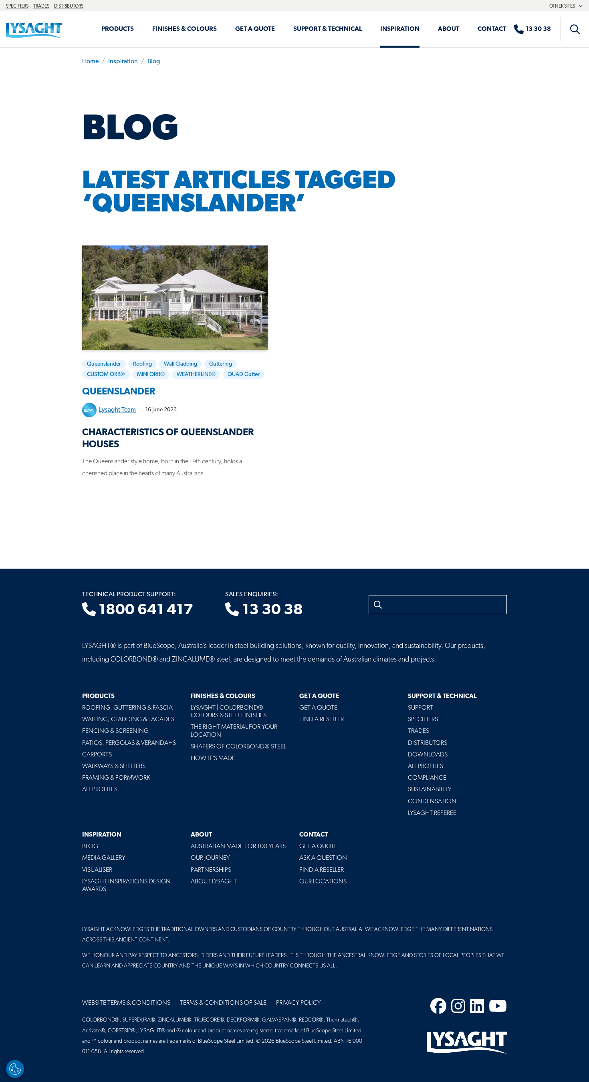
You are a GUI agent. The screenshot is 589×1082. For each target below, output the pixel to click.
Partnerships (211, 870)
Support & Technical (327, 29)
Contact (492, 29)
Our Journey (210, 858)
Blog (153, 61)
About (448, 29)
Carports (97, 755)
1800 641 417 (144, 610)
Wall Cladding (180, 364)
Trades (41, 6)
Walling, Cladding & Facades (128, 719)
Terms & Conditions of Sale (223, 1003)
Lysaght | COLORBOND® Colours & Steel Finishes (228, 712)
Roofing (142, 364)
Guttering (220, 364)
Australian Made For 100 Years (238, 846)
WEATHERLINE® (196, 375)
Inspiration (400, 29)
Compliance (427, 778)
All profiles (425, 766)
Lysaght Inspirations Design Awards (126, 886)
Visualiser (97, 870)
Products (117, 29)
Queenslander (104, 364)
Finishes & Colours (184, 29)
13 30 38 (271, 610)
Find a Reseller (321, 719)
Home (90, 61)
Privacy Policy (298, 1003)
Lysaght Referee (432, 813)
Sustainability (430, 789)
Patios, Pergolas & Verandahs (129, 743)
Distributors (68, 6)
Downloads (428, 755)
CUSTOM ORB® (106, 375)
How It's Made (213, 758)
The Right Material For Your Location (234, 731)
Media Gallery (103, 858)
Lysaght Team (117, 410)
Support (420, 708)
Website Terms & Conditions (126, 1003)
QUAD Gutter (244, 375)
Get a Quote (255, 29)
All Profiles (99, 789)
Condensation (432, 801)
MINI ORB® (151, 375)
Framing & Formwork (116, 778)
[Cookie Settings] (15, 1069)
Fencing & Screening (115, 731)
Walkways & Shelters (113, 766)
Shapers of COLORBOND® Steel (238, 747)
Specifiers (17, 6)
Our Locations (323, 882)
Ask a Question (323, 858)
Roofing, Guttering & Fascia (127, 708)
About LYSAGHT (214, 882)
